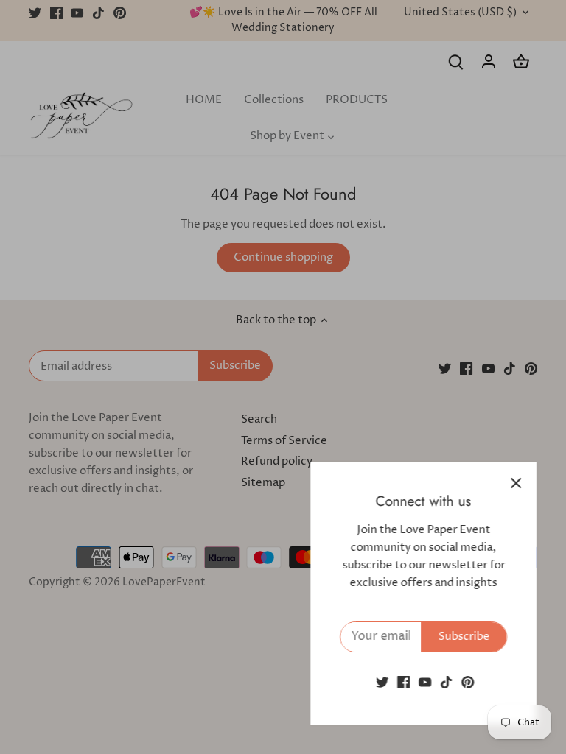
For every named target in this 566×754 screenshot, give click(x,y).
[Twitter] (382, 682)
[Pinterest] (467, 682)
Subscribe (463, 636)
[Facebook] (403, 682)
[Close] (516, 483)
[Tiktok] (446, 682)
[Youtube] (425, 682)
